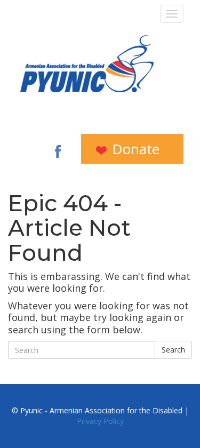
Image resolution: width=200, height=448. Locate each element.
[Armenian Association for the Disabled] (87, 63)
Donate (133, 148)
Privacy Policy (100, 421)
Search (173, 350)
